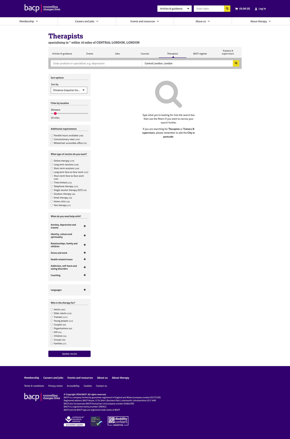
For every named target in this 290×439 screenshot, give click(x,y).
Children (60, 335)
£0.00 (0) (244, 8)
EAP (57, 332)
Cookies (88, 385)
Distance (55, 109)
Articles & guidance (62, 55)
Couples (60, 324)
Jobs (117, 55)
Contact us (101, 385)
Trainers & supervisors (228, 53)
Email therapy (63, 197)
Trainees (60, 317)
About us (201, 21)
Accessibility (73, 385)
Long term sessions (66, 164)
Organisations (63, 328)
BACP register (200, 55)
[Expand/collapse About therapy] (269, 21)
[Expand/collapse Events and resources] (158, 21)
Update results (69, 353)
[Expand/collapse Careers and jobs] (97, 21)
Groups (59, 339)
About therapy (258, 21)
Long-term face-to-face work (71, 172)
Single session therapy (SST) (70, 190)
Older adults (62, 313)
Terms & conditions (34, 385)
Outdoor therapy (64, 193)
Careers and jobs (84, 21)
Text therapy (62, 205)
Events (89, 55)
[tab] (69, 226)
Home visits (62, 201)
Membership (26, 21)
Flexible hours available (68, 135)
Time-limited (63, 182)
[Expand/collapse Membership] (37, 21)
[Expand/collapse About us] (208, 21)
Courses (145, 55)
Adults (59, 309)
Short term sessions (66, 168)
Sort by (54, 84)
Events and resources (142, 21)
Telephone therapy (66, 186)
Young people (63, 320)
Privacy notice (55, 385)
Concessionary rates (67, 139)
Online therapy (64, 160)
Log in (262, 8)
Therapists (172, 55)
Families (60, 343)
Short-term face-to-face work (69, 177)
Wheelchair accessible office (70, 143)
